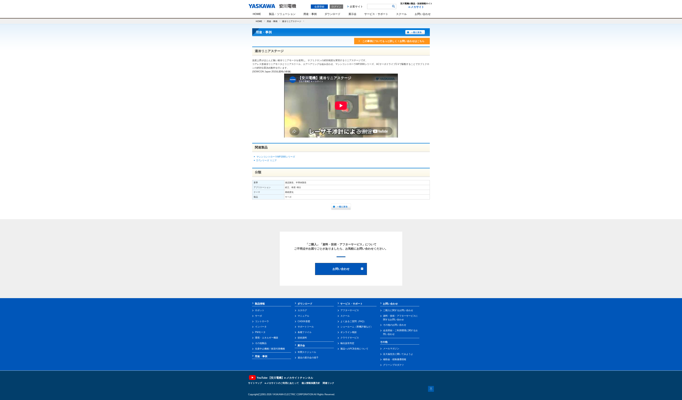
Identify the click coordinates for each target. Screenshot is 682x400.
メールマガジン (391, 348)
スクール (401, 13)
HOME (257, 13)
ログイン (336, 6)
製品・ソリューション (282, 13)
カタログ (302, 310)
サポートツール (306, 326)
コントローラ (262, 321)
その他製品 (261, 343)
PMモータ (260, 332)
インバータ (261, 326)
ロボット (259, 310)
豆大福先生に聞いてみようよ (398, 354)
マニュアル (303, 315)
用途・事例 (310, 13)
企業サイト (356, 6)
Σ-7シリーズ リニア (266, 160)
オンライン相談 (348, 332)
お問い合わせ (423, 13)
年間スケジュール (307, 352)
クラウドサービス (349, 337)
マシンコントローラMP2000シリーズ (275, 156)
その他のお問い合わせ (394, 325)
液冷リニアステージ (291, 21)
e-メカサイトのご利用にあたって (282, 383)
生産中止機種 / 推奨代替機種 (270, 348)
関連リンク (328, 383)
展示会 (352, 13)
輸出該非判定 (347, 343)
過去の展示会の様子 (308, 357)
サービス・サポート (376, 13)
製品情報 (260, 303)
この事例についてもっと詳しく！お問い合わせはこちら (393, 41)
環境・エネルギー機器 (266, 337)
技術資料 (302, 337)
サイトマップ (255, 383)
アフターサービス (349, 310)
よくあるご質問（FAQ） (353, 321)
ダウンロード (332, 13)
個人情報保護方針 (311, 383)
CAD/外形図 (304, 321)
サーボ (258, 315)
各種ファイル (305, 332)
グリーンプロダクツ (393, 365)
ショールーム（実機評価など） (356, 326)
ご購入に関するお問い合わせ (398, 310)
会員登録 (319, 6)
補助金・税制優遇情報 (394, 359)
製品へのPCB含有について (354, 348)
